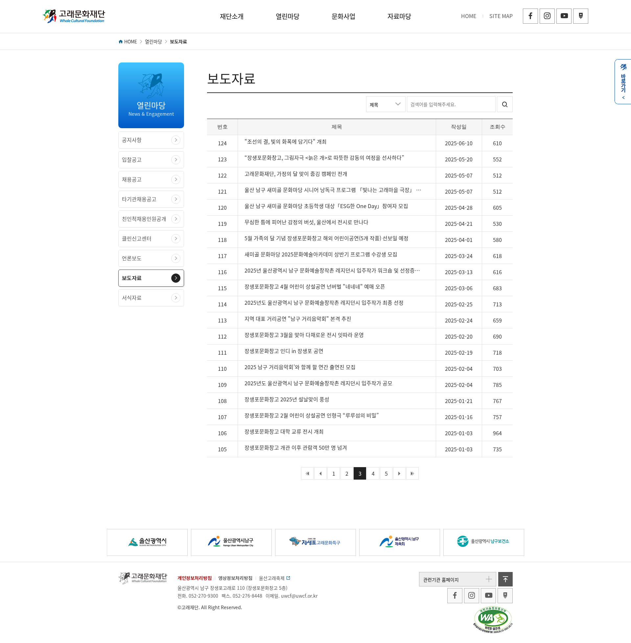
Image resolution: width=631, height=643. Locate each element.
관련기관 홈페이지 (441, 579)
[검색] (505, 104)
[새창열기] (454, 595)
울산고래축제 (272, 578)
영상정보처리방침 (235, 578)
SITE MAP (501, 16)
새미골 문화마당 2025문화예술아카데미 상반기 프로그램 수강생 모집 (321, 254)
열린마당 (287, 16)
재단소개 (232, 16)
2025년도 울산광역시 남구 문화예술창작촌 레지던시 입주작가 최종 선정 (324, 302)
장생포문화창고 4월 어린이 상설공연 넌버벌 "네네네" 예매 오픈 (315, 286)
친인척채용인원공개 (144, 219)
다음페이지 (399, 473)
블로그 (580, 16)
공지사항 (132, 140)
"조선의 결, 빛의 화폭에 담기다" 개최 (286, 141)
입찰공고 (132, 159)
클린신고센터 (137, 238)
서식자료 (132, 297)
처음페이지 (307, 473)
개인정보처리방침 (194, 578)
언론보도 (132, 258)
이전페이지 (320, 473)
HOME (468, 16)
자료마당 (399, 16)
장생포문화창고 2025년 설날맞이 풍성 (287, 399)
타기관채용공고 (139, 199)
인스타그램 (547, 16)
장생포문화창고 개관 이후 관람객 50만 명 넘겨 (296, 447)
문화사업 (343, 16)
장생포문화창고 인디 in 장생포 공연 (284, 351)
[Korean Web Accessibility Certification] (493, 619)
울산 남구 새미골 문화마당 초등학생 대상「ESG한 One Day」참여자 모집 (326, 206)
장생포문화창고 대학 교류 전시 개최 (284, 431)
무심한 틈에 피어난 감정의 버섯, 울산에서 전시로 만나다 (306, 222)
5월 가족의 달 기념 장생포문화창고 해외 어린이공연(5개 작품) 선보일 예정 (327, 238)
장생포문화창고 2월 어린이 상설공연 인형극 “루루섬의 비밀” (312, 415)
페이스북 (530, 16)
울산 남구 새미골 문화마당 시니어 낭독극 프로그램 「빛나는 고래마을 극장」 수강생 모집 (334, 190)
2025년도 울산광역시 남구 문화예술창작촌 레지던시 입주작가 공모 (318, 383)
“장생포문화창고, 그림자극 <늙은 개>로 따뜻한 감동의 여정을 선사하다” (324, 157)
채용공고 (132, 179)
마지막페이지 (412, 473)
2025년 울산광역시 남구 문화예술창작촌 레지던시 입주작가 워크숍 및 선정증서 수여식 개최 (334, 270)
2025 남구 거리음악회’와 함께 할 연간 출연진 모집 (300, 367)
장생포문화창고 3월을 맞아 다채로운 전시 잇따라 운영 (304, 335)
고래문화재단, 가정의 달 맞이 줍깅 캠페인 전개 (296, 174)
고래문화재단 (74, 16)
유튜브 (564, 16)
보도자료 (132, 278)
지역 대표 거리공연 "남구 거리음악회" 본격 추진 (298, 318)
